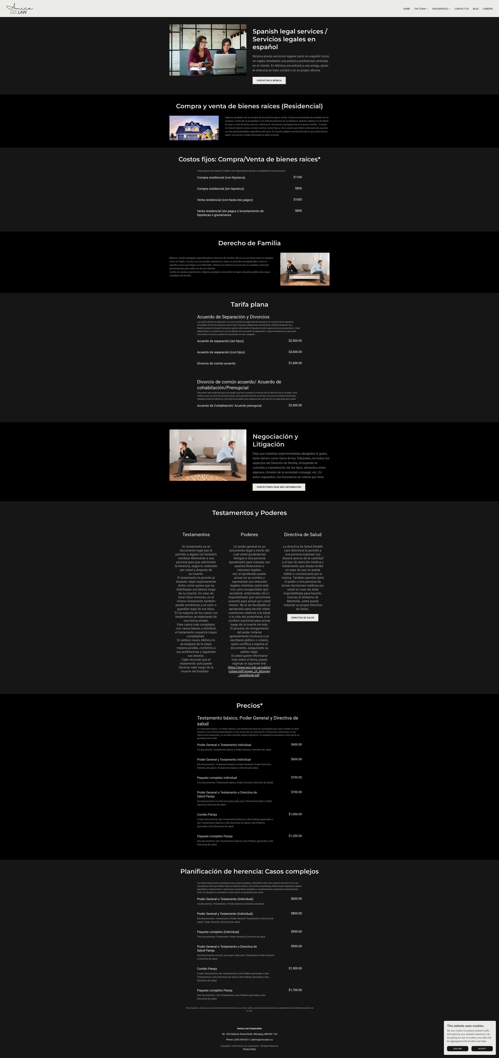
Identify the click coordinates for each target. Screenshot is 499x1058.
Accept (482, 1049)
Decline (458, 1049)
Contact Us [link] (462, 8)
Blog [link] (476, 8)
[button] (421, 8)
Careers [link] (488, 8)
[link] (19, 8)
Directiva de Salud (302, 617)
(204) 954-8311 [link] (242, 1039)
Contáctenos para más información (279, 487)
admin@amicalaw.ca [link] (262, 1039)
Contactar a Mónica (269, 80)
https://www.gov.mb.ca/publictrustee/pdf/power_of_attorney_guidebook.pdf (249, 671)
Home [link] (406, 8)
